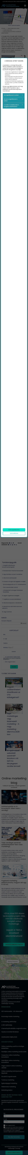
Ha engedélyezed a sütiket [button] (11, 95)
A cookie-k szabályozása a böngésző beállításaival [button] (11, 105)
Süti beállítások (14, 533)
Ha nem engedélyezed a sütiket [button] (10, 100)
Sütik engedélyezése (14, 529)
